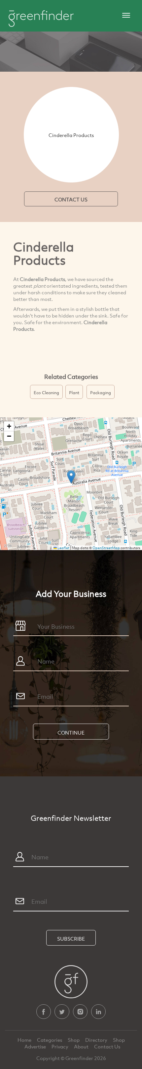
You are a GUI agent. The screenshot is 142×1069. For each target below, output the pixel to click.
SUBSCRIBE (71, 938)
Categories (50, 1039)
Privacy (60, 1046)
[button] (71, 477)
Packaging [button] (100, 392)
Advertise (35, 1046)
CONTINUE (71, 732)
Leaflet (63, 547)
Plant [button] (74, 392)
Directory (96, 1039)
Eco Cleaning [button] (46, 392)
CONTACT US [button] (71, 199)
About (81, 1046)
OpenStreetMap (106, 547)
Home (25, 1039)
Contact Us (107, 1046)
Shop (74, 1039)
